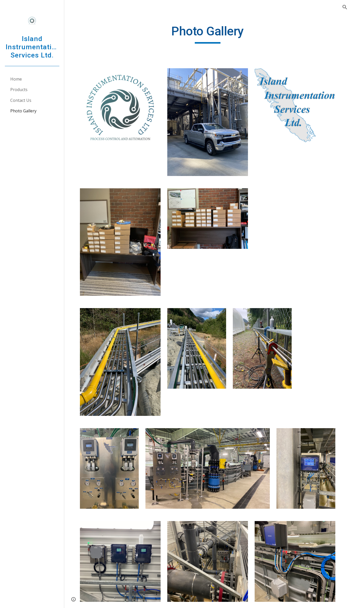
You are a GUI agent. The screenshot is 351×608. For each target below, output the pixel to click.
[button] (345, 7)
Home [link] (16, 79)
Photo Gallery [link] (23, 111)
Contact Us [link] (20, 100)
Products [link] (18, 89)
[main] (208, 34)
